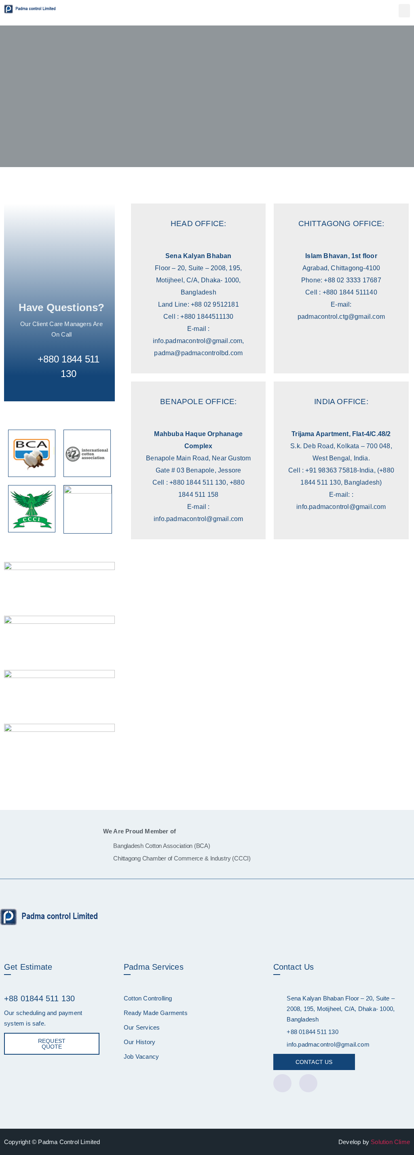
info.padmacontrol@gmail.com (328, 1044)
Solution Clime (390, 1141)
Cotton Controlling (148, 998)
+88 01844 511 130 (39, 998)
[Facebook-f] (282, 1083)
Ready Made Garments (156, 1012)
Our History (139, 1041)
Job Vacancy (141, 1056)
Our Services (142, 1027)
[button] (404, 10)
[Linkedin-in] (308, 1083)
